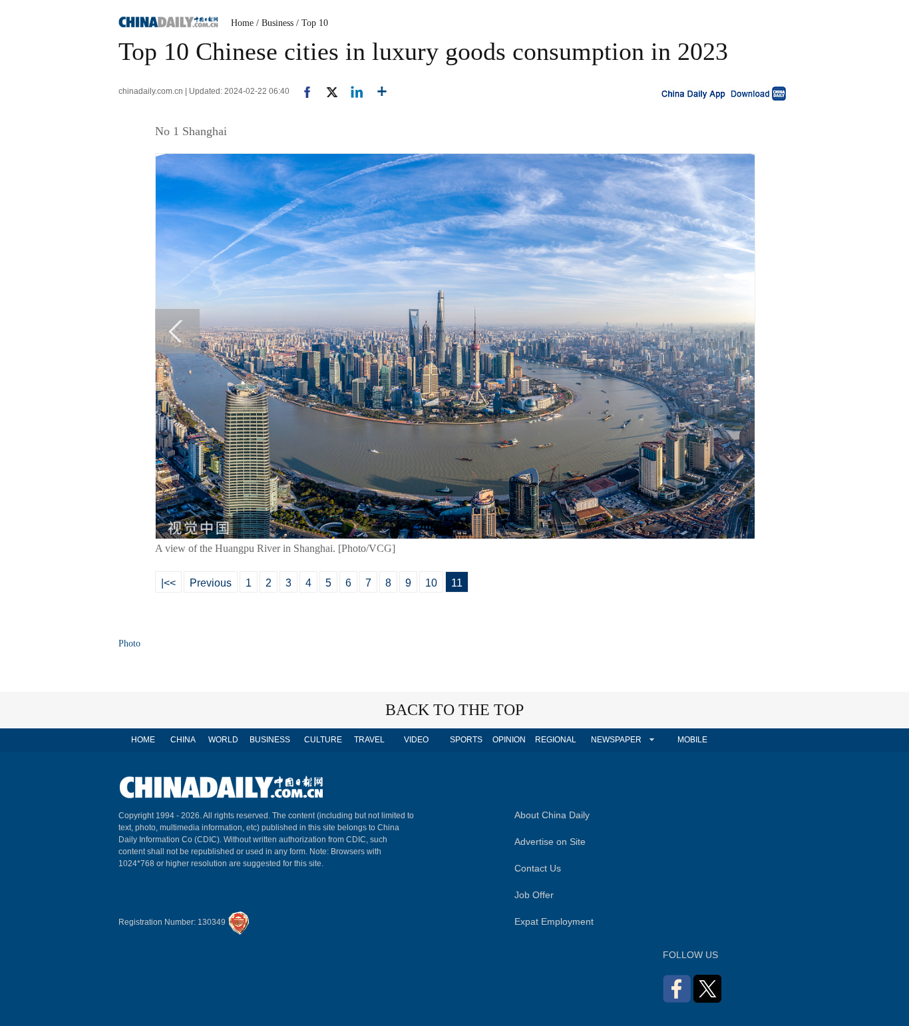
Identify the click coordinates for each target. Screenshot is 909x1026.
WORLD (223, 739)
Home (242, 23)
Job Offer (534, 895)
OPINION (509, 739)
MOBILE (692, 739)
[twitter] (326, 91)
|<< (168, 583)
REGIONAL (555, 739)
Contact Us (537, 868)
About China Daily (552, 815)
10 (431, 583)
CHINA (183, 739)
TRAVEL (369, 739)
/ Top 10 (312, 23)
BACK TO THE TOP (454, 709)
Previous (211, 583)
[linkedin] (351, 91)
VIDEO (416, 739)
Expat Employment (554, 921)
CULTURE (323, 739)
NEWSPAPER (615, 739)
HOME (143, 739)
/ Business (274, 23)
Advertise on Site (550, 841)
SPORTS (466, 739)
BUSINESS (270, 739)
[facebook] (302, 91)
